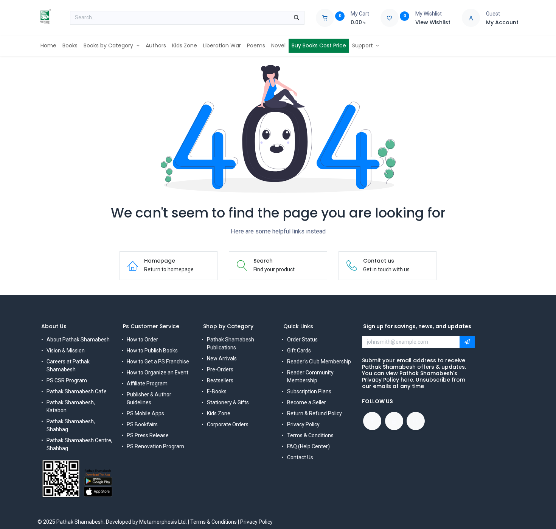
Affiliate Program (147, 383)
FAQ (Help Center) (308, 446)
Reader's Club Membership (319, 361)
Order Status (302, 339)
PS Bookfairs (142, 424)
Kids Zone (218, 413)
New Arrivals (222, 358)
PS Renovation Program (155, 446)
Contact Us (300, 457)
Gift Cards (299, 350)
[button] (467, 342)
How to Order (142, 339)
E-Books (217, 391)
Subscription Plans (309, 391)
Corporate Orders (227, 424)
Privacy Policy (303, 424)
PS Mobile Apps (145, 413)
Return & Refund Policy (314, 413)
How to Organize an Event (157, 372)
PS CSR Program (67, 380)
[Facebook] (372, 421)
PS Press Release (148, 435)
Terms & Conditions (310, 435)
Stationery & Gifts (228, 402)
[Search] (296, 17)
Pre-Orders (220, 369)
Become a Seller (306, 402)
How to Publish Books (152, 350)
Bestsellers (220, 380)
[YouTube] (394, 421)
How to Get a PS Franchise (158, 361)
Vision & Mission (66, 350)
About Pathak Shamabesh (78, 339)
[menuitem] (48, 46)
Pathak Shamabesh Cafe (77, 391)
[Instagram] (416, 421)
